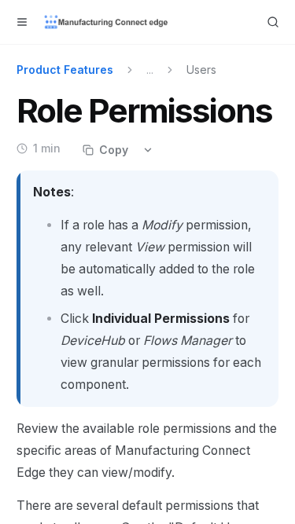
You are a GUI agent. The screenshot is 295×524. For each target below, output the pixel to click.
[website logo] (107, 21)
